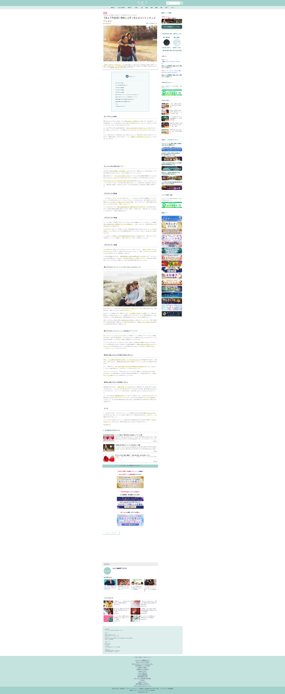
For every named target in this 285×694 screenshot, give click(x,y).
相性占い (130, 7)
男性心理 (106, 15)
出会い (166, 7)
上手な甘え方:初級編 (119, 87)
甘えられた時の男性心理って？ (121, 85)
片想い (136, 7)
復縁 (156, 7)
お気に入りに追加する (111, 533)
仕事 (151, 7)
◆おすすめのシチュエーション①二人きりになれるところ (127, 94)
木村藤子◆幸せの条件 (142, 676)
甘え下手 (130, 15)
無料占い (113, 7)
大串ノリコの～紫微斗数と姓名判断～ (142, 678)
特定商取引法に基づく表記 (152, 688)
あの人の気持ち (121, 7)
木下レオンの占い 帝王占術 (142, 662)
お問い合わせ (115, 688)
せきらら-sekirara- (150, 690)
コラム (172, 7)
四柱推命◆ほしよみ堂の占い (142, 684)
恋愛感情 (112, 15)
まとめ (116, 104)
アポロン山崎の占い (142, 673)
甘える (135, 15)
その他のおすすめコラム (120, 106)
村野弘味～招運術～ (142, 667)
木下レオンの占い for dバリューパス (142, 685)
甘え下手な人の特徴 (119, 83)
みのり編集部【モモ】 (152, 23)
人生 (142, 7)
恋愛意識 (124, 15)
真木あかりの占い (142, 671)
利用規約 (122, 688)
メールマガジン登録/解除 (166, 688)
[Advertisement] (130, 151)
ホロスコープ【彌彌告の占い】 (142, 660)
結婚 (147, 7)
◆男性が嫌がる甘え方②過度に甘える (123, 101)
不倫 (161, 7)
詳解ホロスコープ (142, 682)
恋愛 (105, 13)
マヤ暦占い (142, 680)
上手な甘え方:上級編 (119, 92)
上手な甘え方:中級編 (119, 89)
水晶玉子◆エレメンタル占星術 (142, 665)
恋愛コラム (118, 15)
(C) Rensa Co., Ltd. (142, 692)
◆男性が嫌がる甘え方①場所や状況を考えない (124, 99)
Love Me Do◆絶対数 (142, 674)
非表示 (133, 76)
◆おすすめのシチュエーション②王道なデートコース (126, 97)
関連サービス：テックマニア (137, 690)
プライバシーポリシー (132, 688)
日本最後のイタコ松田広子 (142, 669)
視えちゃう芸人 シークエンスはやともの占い (142, 664)
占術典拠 (141, 688)
